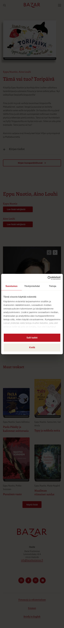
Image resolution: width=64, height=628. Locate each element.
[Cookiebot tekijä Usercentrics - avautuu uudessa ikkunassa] (48, 278)
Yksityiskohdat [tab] (32, 286)
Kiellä (32, 347)
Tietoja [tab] (52, 286)
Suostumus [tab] (12, 286)
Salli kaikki (32, 337)
